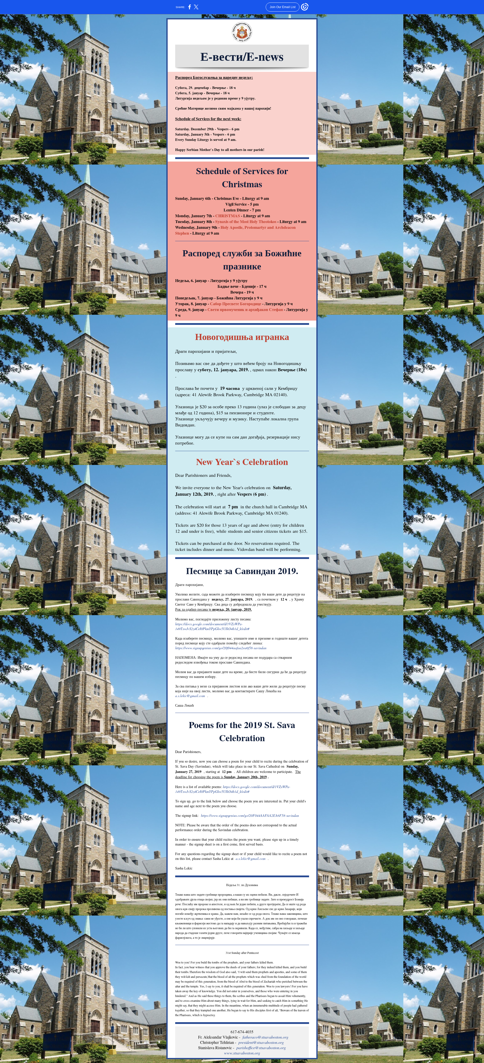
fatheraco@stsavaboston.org (265, 1037)
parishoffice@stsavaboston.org (261, 1047)
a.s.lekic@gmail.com (190, 695)
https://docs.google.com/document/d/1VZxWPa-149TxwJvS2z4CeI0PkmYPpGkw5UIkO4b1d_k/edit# (212, 626)
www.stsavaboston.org (242, 1052)
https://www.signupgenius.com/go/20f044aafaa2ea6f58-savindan (220, 647)
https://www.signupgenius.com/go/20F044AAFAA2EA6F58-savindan (250, 815)
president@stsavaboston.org (261, 1042)
